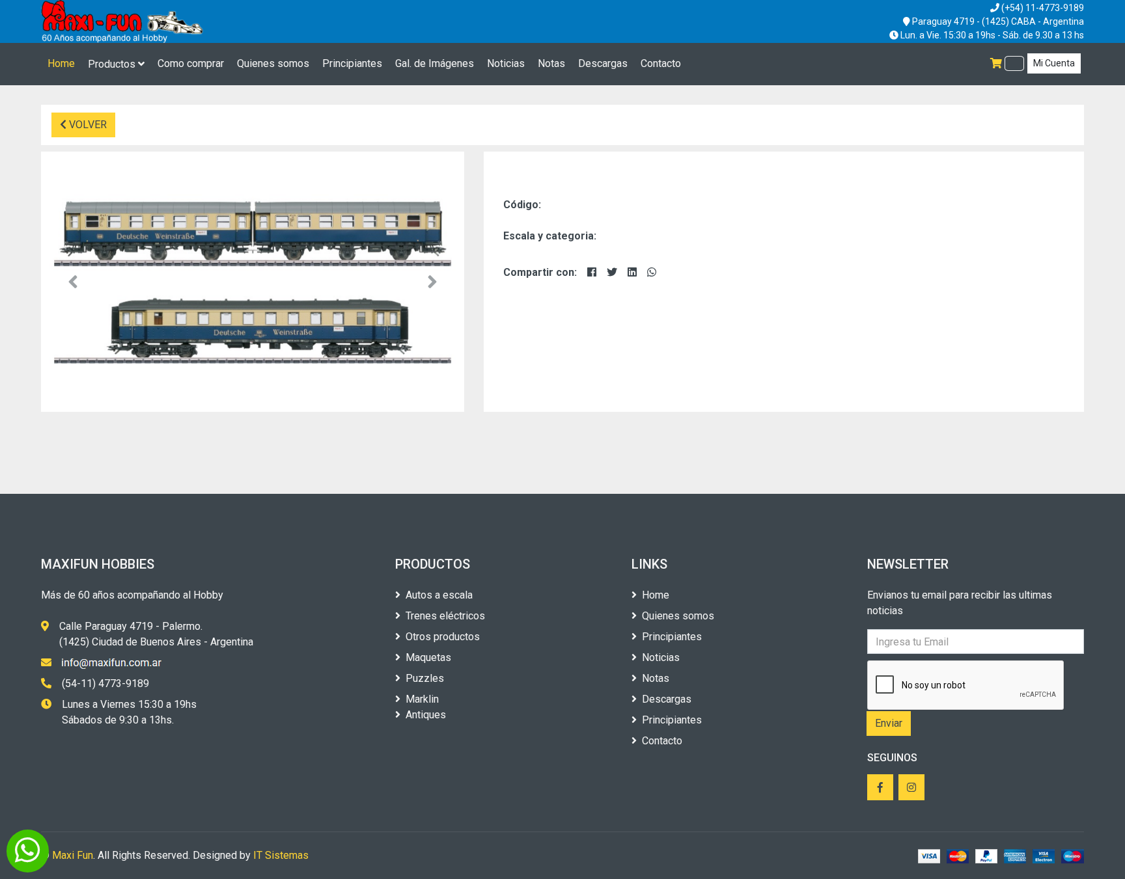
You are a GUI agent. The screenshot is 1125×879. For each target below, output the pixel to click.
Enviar (888, 723)
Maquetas (428, 657)
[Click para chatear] (28, 851)
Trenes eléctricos (445, 616)
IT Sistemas (281, 855)
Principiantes (352, 63)
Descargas (603, 63)
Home (61, 63)
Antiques (426, 715)
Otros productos (443, 636)
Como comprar (191, 63)
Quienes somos (273, 63)
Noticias (506, 63)
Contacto (661, 63)
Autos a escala (439, 595)
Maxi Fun (72, 855)
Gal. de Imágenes (434, 63)
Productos (113, 64)
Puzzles (425, 678)
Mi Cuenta (1054, 63)
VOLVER (86, 124)
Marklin (422, 699)
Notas (551, 63)
